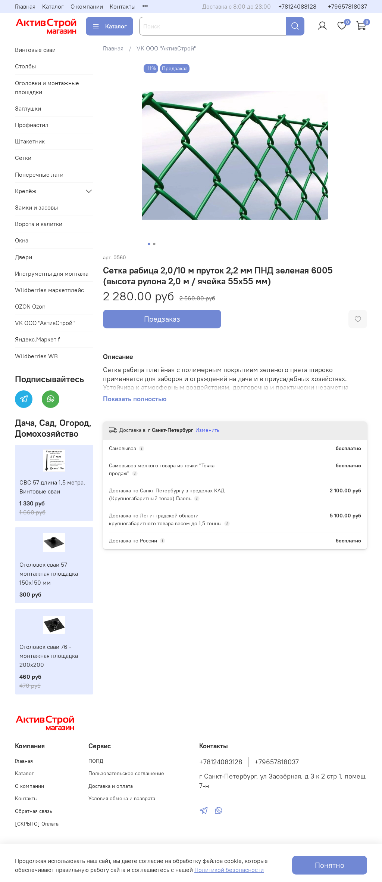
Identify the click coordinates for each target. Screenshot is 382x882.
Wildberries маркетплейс (49, 290)
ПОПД (95, 761)
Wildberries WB (36, 356)
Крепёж (26, 191)
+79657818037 (347, 6)
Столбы (25, 66)
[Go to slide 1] (149, 244)
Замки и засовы (36, 207)
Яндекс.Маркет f (37, 339)
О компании (87, 6)
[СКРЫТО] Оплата (37, 823)
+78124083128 (297, 6)
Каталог (53, 6)
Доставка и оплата (110, 786)
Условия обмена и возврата (121, 798)
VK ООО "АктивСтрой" (166, 48)
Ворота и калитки (38, 224)
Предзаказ (162, 319)
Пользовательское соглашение (126, 773)
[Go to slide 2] (154, 244)
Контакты (122, 6)
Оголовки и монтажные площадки (47, 87)
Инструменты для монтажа (51, 273)
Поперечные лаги (39, 174)
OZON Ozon (30, 306)
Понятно (329, 865)
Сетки (23, 157)
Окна (21, 240)
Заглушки (28, 108)
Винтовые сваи (35, 49)
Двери (23, 257)
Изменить (207, 430)
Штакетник (30, 141)
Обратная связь (33, 811)
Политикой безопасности (229, 869)
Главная (25, 6)
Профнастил (31, 125)
